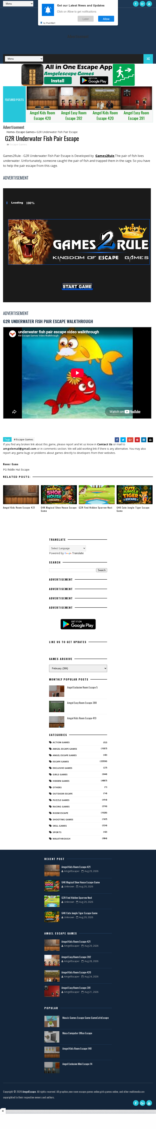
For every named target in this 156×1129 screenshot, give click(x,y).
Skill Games (60, 825)
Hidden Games (61, 780)
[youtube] (149, 4)
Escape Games (18, 144)
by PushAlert (49, 22)
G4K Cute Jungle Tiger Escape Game (133, 509)
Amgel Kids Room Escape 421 (19, 507)
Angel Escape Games (65, 755)
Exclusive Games (62, 768)
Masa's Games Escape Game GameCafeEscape (85, 1018)
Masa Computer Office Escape (77, 1033)
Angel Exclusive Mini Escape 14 (77, 1064)
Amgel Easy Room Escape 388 (82, 703)
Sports (57, 832)
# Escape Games (23, 439)
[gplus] (142, 4)
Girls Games (60, 774)
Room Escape (60, 813)
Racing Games (61, 806)
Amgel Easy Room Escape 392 (76, 957)
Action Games (61, 742)
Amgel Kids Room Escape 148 (77, 1048)
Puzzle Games (61, 800)
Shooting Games (63, 819)
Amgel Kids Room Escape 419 (81, 718)
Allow (106, 19)
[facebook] (136, 4)
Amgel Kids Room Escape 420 (76, 972)
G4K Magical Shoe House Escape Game (59, 509)
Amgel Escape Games (65, 748)
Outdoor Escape (62, 793)
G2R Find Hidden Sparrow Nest (95, 507)
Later (86, 19)
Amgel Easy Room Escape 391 (76, 988)
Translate (78, 553)
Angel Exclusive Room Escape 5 (82, 687)
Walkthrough (61, 838)
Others (57, 787)
